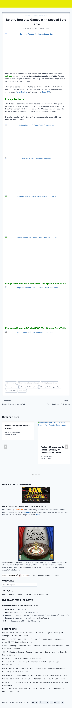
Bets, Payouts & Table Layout (13, 594)
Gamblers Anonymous (41, 575)
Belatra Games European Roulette (28, 383)
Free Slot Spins (43, 594)
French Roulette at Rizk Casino (58, 402)
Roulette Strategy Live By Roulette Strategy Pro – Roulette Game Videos (52, 450)
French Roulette (22, 92)
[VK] (47, 702)
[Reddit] (58, 702)
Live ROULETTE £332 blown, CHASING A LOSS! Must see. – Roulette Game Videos (33, 668)
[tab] (32, 474)
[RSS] (62, 702)
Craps (7, 621)
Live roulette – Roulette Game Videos (16, 672)
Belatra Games (11, 383)
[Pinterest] (55, 702)
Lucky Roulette (11, 391)
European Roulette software (29, 387)
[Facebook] (33, 702)
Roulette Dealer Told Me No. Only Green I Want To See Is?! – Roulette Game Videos (33, 679)
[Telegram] (51, 702)
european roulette (12, 387)
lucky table (22, 391)
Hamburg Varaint (42, 618)
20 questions (55, 575)
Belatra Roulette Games (49, 383)
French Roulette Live (31, 28)
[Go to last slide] (5, 447)
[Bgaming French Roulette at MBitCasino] (36, 543)
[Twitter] (36, 702)
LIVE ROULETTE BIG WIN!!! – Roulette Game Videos (21, 658)
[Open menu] (68, 3)
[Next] (66, 447)
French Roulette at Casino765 (13, 402)
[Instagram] (40, 702)
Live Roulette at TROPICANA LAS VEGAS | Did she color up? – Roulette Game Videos (34, 675)
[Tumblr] (44, 702)
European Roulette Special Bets (36, 16)
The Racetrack (30, 594)
